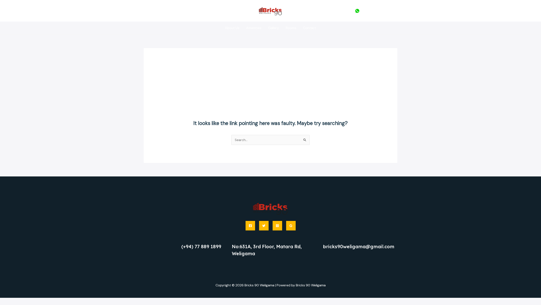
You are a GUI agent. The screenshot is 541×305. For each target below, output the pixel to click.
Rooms (291, 28)
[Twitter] (264, 225)
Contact (309, 28)
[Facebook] (250, 225)
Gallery (273, 28)
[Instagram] (277, 225)
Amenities (253, 28)
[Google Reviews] (291, 225)
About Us (232, 28)
